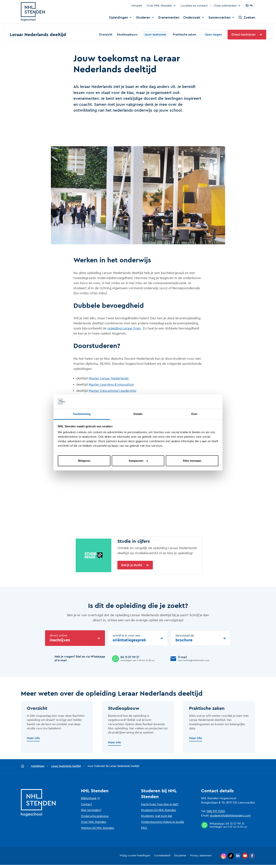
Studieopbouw (127, 34)
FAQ (144, 827)
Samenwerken (219, 17)
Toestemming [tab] (81, 413)
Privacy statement (201, 855)
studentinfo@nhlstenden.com (230, 815)
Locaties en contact (194, 5)
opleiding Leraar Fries (124, 328)
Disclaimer (180, 855)
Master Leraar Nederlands (109, 378)
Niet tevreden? (91, 810)
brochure (185, 638)
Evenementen (168, 17)
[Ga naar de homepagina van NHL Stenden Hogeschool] (33, 11)
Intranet (136, 5)
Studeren (143, 17)
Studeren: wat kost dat (156, 815)
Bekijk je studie (131, 565)
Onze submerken (225, 6)
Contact (86, 804)
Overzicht (105, 34)
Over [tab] (194, 413)
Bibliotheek (89, 798)
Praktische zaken (184, 34)
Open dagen (213, 34)
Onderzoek (191, 17)
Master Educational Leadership (112, 390)
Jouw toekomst (155, 34)
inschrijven (60, 638)
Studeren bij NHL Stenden (158, 810)
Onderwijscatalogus (95, 816)
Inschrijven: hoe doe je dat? (160, 804)
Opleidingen (118, 17)
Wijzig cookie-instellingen (135, 855)
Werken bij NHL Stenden (97, 827)
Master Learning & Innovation (111, 384)
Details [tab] (138, 413)
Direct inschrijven (244, 34)
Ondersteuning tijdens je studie (162, 821)
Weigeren (84, 460)
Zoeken (249, 17)
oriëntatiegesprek (129, 638)
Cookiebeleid (162, 855)
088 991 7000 (216, 811)
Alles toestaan (192, 460)
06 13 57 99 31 (234, 823)
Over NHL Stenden (159, 5)
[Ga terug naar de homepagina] (22, 766)
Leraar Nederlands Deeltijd (66, 766)
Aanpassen (136, 460)
